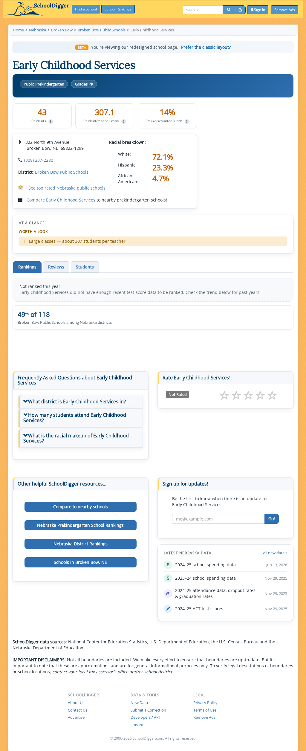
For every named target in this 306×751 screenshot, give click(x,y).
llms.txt (137, 724)
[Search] (229, 9)
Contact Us (77, 710)
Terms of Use (204, 710)
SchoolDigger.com (148, 738)
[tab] (81, 401)
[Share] (240, 9)
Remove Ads (204, 717)
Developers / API (145, 717)
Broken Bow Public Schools (61, 172)
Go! (271, 518)
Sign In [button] (259, 9)
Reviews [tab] (56, 267)
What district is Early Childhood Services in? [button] (77, 401)
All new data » (275, 552)
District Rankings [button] (80, 544)
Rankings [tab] (27, 267)
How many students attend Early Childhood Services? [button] (74, 418)
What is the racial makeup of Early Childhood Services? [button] (76, 438)
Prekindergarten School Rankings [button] (80, 525)
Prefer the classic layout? (206, 47)
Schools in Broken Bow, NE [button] (80, 562)
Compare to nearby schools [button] (80, 506)
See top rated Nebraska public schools (66, 188)
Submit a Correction (148, 710)
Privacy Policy (205, 702)
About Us (76, 702)
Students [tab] (85, 267)
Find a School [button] (86, 9)
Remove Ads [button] (284, 9)
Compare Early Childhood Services (61, 200)
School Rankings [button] (118, 9)
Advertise (76, 717)
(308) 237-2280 (38, 160)
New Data (139, 702)
